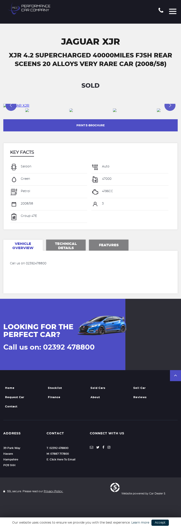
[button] (175, 375)
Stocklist (55, 388)
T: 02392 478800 (57, 448)
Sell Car (139, 388)
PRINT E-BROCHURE (90, 125)
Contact (11, 406)
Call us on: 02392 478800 (49, 347)
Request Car (14, 397)
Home (10, 388)
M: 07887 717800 (58, 453)
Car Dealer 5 (157, 493)
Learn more (140, 522)
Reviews (140, 397)
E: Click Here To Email (61, 459)
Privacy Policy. (53, 491)
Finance (54, 397)
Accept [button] (160, 522)
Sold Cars (97, 388)
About (95, 397)
